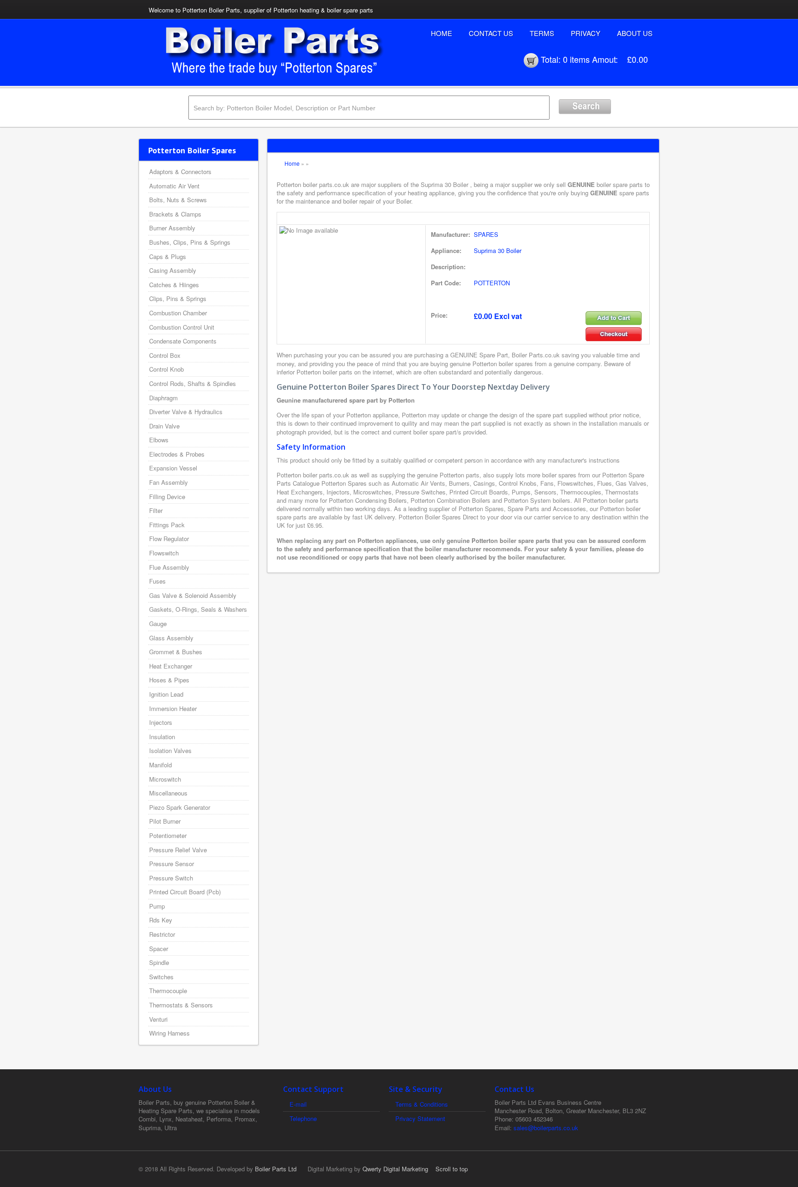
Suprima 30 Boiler (497, 250)
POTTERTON (492, 282)
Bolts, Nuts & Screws (178, 199)
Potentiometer (168, 835)
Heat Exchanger (170, 666)
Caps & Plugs (167, 256)
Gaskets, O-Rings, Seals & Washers (198, 609)
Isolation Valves (170, 750)
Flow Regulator (169, 538)
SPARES (486, 234)
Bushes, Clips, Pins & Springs (189, 242)
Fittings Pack (167, 524)
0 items (576, 59)
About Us (635, 33)
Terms (542, 33)
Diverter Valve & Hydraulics (186, 411)
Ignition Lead (166, 694)
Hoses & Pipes (169, 679)
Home (441, 33)
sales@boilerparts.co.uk (546, 1127)
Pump (157, 906)
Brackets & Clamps (175, 214)
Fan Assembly (168, 482)
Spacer (158, 948)
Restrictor (162, 934)
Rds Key (160, 920)
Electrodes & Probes (177, 454)
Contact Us (491, 33)
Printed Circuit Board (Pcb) (185, 891)
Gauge (158, 623)
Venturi (158, 1019)
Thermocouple (168, 990)
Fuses (157, 581)
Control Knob (166, 369)
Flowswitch (164, 552)
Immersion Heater (173, 708)
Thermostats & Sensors (181, 1004)
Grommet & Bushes (175, 651)
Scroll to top (451, 1168)
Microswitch (165, 779)
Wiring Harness (169, 1033)
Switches (161, 976)
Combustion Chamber (178, 312)
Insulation (162, 736)
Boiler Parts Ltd (275, 1168)
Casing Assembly (172, 270)
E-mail (298, 1104)
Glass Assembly (171, 637)
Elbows (159, 439)
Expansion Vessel (173, 468)
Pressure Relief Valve (178, 849)
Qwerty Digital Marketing (395, 1168)
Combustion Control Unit (181, 327)
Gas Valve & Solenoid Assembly (192, 595)
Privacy (585, 33)
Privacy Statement (420, 1118)
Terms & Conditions (421, 1104)
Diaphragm (163, 397)
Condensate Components (183, 341)
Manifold (160, 764)
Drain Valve (164, 426)
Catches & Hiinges (174, 284)
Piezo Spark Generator (179, 807)
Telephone (303, 1118)
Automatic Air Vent (174, 185)
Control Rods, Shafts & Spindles (192, 383)
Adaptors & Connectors (180, 171)
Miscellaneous (168, 793)
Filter (156, 510)
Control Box (165, 355)
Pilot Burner (165, 821)
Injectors (160, 722)
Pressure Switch (171, 878)
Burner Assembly (172, 227)
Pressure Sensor (171, 863)
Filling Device (167, 496)
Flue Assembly (169, 567)
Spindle (159, 962)
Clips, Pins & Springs (177, 298)
